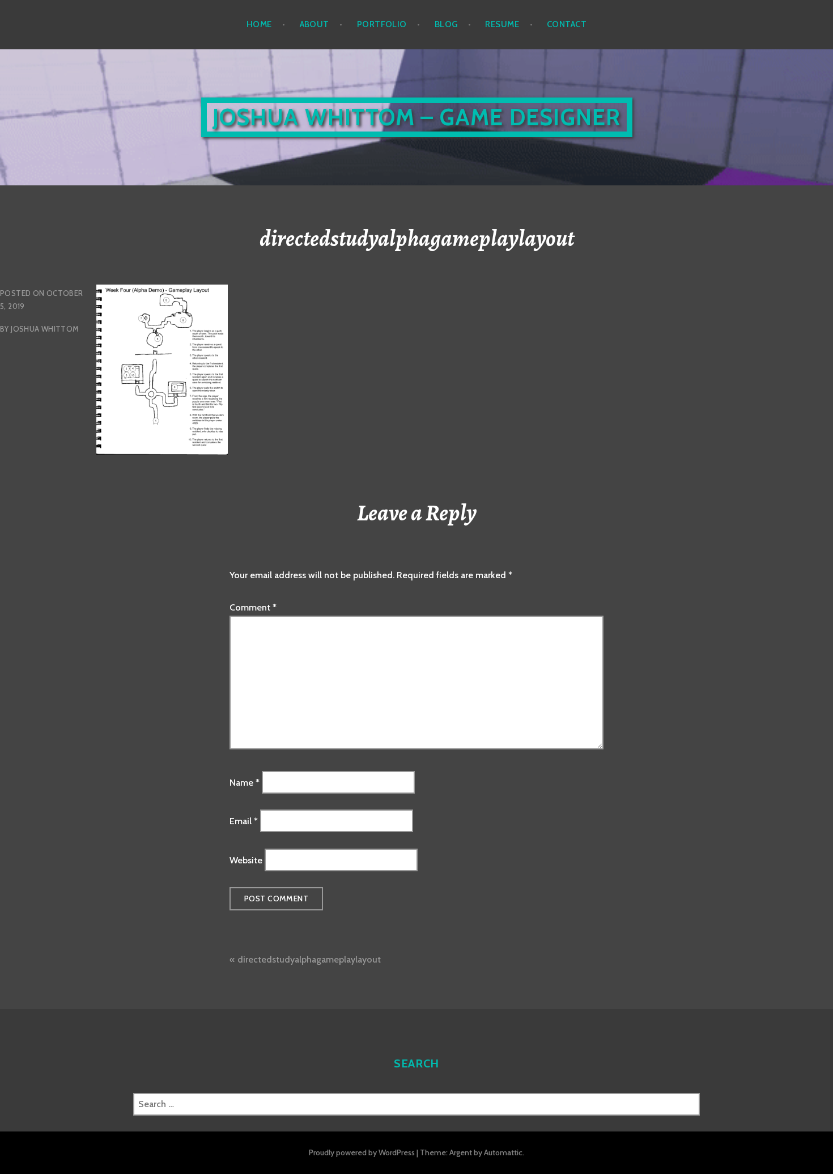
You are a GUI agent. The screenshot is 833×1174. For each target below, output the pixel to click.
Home (259, 24)
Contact (566, 24)
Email (244, 821)
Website (246, 859)
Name (245, 782)
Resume (502, 24)
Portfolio (382, 24)
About (314, 24)
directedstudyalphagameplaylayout (309, 959)
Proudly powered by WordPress (362, 1152)
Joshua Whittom (45, 328)
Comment (253, 607)
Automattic (503, 1152)
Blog (446, 24)
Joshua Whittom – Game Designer (416, 117)
